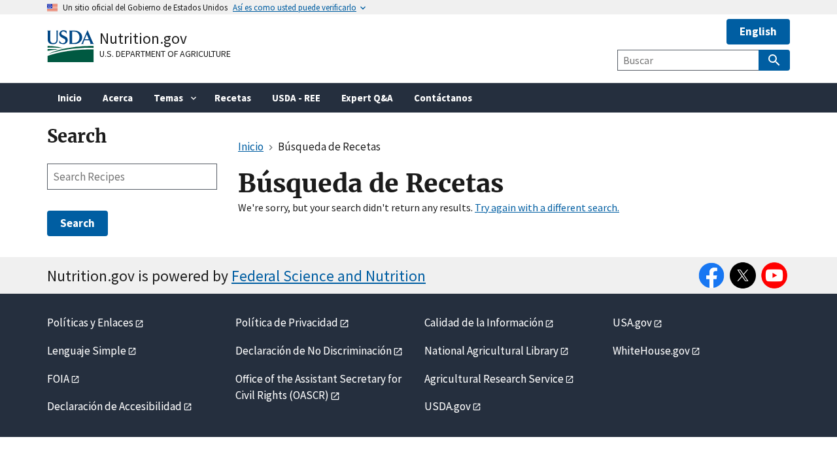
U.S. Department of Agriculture (165, 54)
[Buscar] (774, 60)
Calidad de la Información (483, 322)
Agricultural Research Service (494, 379)
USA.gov (632, 322)
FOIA (58, 379)
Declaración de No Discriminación (313, 350)
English (758, 31)
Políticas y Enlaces (90, 322)
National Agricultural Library (491, 350)
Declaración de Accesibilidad (114, 406)
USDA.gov (447, 406)
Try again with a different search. (547, 207)
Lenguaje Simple (86, 350)
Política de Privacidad (286, 322)
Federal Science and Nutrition (328, 275)
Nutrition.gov (143, 38)
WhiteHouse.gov (651, 350)
